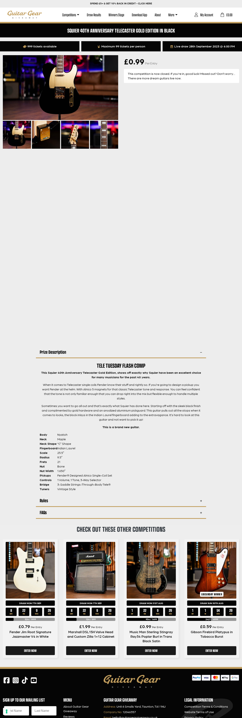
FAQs (43, 512)
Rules (44, 500)
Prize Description (53, 352)
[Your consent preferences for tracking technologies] (6, 711)
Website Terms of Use (199, 712)
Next (113, 134)
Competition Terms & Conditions (206, 706)
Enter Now (30, 650)
